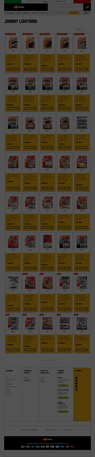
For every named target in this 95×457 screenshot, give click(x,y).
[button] (91, 216)
